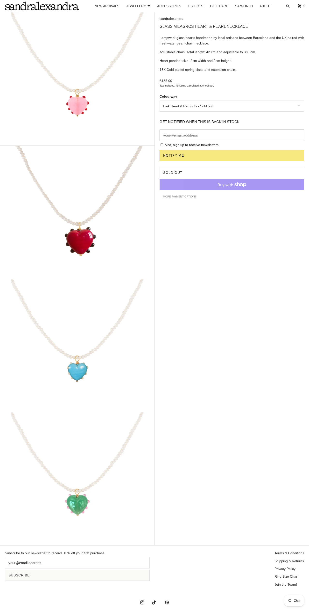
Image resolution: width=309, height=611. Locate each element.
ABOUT (265, 6)
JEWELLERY (136, 6)
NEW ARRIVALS (107, 6)
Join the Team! (285, 584)
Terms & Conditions (289, 553)
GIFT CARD (219, 6)
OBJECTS (195, 6)
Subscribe (19, 575)
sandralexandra (171, 19)
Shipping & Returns (289, 561)
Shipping (181, 85)
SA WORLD (244, 6)
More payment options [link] (180, 196)
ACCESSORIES (169, 6)
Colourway (168, 96)
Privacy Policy (284, 569)
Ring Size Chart (286, 576)
